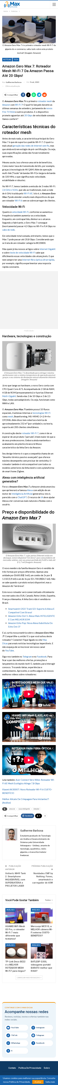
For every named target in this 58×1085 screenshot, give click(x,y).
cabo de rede (8, 229)
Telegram (27, 656)
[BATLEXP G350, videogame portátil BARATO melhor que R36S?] (42, 951)
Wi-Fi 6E (28, 193)
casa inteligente (24, 809)
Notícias (7, 60)
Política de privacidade (29, 1068)
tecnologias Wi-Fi (41, 413)
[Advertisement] (29, 300)
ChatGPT (22, 497)
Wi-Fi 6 (18, 200)
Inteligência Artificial (22, 493)
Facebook (42, 656)
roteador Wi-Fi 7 (30, 433)
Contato (12, 1068)
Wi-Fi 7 (18, 104)
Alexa (30, 490)
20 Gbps (28, 115)
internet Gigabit (47, 249)
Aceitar (38, 1082)
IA (42, 497)
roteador (36, 809)
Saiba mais (50, 1082)
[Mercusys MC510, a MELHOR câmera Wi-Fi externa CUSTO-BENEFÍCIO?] (42, 915)
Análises (10, 910)
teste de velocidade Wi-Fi (22, 252)
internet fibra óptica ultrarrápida (38, 259)
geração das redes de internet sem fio (31, 145)
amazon (12, 809)
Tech (16, 60)
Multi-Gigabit (9, 396)
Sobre (47, 1068)
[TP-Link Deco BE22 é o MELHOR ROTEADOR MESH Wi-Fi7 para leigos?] (16, 951)
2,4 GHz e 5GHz (10, 189)
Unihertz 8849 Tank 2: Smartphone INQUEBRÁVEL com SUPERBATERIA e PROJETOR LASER (15, 879)
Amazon (6, 104)
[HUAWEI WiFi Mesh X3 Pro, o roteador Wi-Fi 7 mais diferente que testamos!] (16, 915)
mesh (10, 416)
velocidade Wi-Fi (20, 212)
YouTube (9, 650)
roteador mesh (44, 101)
